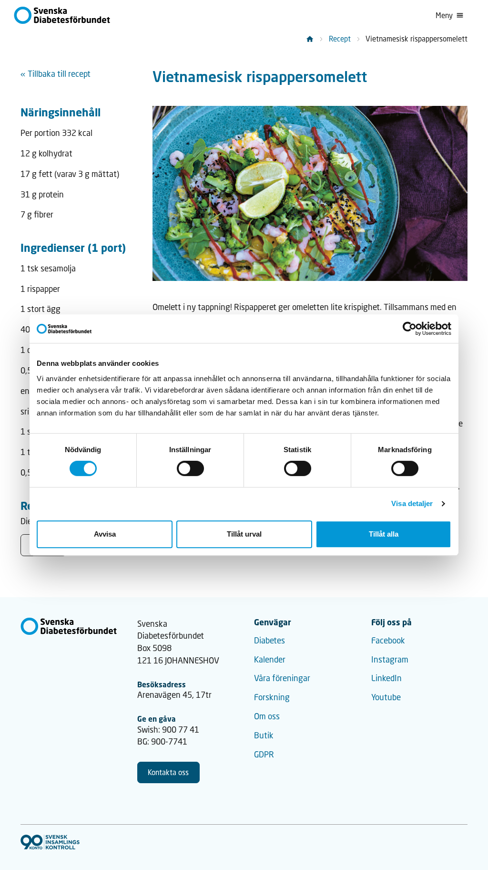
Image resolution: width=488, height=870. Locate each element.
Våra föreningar (282, 678)
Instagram (389, 659)
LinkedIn (386, 678)
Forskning (272, 697)
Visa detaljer (412, 503)
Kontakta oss (168, 772)
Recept (340, 38)
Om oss (267, 716)
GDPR (264, 754)
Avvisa (105, 534)
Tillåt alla (383, 534)
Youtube (386, 697)
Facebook (388, 640)
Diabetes (269, 640)
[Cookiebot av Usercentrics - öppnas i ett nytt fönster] (409, 328)
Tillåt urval (244, 534)
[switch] (190, 468)
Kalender (269, 659)
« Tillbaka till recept (55, 74)
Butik (264, 735)
